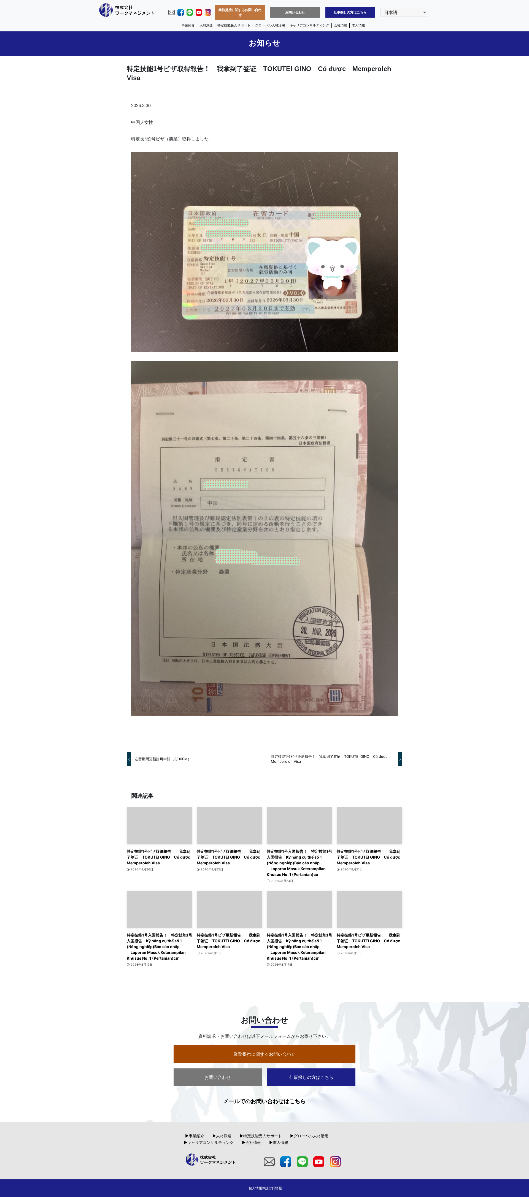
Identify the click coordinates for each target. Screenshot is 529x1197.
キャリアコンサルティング (309, 25)
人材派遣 (206, 25)
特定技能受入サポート (233, 25)
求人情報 (358, 25)
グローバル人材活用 (270, 25)
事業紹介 (188, 25)
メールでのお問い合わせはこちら (264, 1101)
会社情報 (340, 25)
